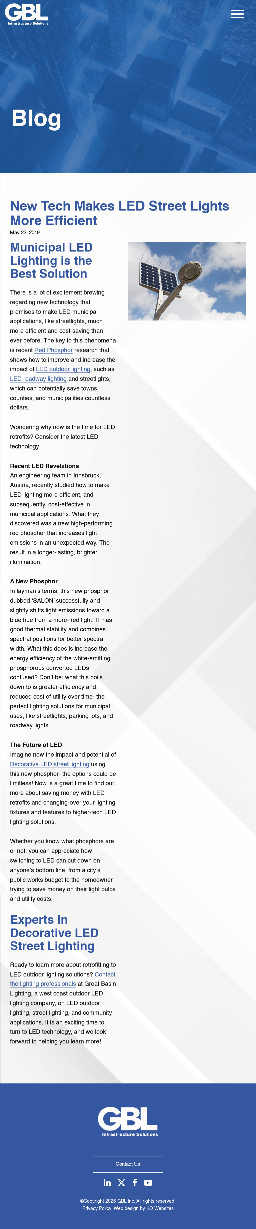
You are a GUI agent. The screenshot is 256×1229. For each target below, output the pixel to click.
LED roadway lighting (38, 379)
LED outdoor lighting (63, 369)
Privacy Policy (96, 1208)
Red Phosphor (53, 350)
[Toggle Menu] (237, 14)
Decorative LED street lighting (49, 765)
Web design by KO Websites (144, 1208)
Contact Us (128, 1164)
